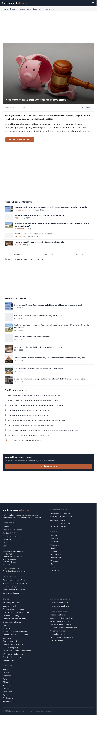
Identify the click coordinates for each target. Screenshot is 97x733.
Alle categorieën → (58, 640)
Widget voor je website (12, 530)
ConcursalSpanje (10, 586)
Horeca (6, 625)
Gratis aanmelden (48, 466)
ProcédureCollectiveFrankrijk (15, 583)
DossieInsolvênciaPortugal (14, 590)
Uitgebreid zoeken (58, 526)
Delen (87, 107)
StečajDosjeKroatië (11, 593)
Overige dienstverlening (13, 644)
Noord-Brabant (56, 554)
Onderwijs (7, 638)
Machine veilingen (57, 615)
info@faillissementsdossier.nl (16, 571)
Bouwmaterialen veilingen (61, 624)
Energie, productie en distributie (16, 612)
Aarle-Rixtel (7, 692)
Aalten (5, 679)
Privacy (6, 543)
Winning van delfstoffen (13, 654)
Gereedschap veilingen (59, 621)
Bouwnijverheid (9, 606)
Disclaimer (7, 539)
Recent (18, 254)
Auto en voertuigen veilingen (62, 618)
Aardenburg (8, 698)
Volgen (48, 254)
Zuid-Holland (55, 570)
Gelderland (54, 545)
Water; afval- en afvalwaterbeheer (17, 651)
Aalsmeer (7, 676)
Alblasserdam (8, 682)
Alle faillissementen (58, 520)
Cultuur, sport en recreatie (13, 609)
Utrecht (53, 564)
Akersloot (7, 688)
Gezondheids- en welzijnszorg (15, 619)
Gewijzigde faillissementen (61, 517)
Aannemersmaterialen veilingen (63, 628)
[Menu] (92, 3)
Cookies (6, 546)
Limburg (53, 551)
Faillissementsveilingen (59, 606)
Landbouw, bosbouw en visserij (15, 635)
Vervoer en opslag (10, 648)
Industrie (6, 628)
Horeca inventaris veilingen (61, 637)
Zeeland (53, 567)
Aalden (6, 695)
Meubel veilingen (57, 634)
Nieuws (13, 9)
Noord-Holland (56, 558)
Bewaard (79, 254)
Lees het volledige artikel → (19, 139)
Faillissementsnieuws (59, 603)
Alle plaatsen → (9, 701)
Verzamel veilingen (58, 631)
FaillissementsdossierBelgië (14, 580)
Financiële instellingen (12, 616)
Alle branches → (9, 660)
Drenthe (53, 535)
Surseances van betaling (60, 523)
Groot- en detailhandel (12, 622)
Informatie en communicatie (15, 632)
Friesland (54, 542)
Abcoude (6, 685)
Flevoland (54, 538)
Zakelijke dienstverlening (13, 657)
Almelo (6, 672)
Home (5, 9)
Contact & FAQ (9, 533)
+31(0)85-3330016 (12, 568)
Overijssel (54, 561)
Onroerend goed (10, 641)
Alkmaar (6, 669)
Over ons (6, 527)
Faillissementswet (10, 536)
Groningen (54, 548)
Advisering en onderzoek (13, 603)
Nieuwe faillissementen (60, 514)
